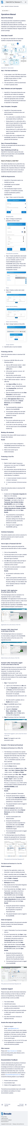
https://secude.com (12, 1051)
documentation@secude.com (13, 1074)
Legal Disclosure (4, 1118)
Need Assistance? (5, 1121)
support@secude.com (13, 1028)
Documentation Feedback (6, 1120)
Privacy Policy (4, 1116)
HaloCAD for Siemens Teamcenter (14, 2)
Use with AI (6, 10)
